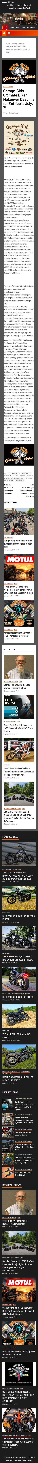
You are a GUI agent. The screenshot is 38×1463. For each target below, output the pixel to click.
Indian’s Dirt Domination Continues (8, 489)
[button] (9, 33)
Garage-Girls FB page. (12, 273)
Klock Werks (14, 476)
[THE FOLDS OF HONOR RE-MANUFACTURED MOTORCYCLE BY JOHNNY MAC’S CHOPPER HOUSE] (19, 854)
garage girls (16, 473)
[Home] (4, 33)
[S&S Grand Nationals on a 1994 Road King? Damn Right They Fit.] (8, 1159)
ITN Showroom (6, 869)
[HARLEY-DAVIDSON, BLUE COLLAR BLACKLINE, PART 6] (19, 1056)
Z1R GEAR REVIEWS (7, 1073)
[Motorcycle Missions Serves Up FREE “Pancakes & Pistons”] (19, 613)
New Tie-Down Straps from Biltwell (23, 1173)
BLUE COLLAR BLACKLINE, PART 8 (17, 997)
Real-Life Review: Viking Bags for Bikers (24, 1133)
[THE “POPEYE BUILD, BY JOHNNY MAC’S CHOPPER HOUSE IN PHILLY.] (19, 938)
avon (9, 473)
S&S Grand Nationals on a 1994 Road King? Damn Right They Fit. (24, 1160)
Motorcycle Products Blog (12, 721)
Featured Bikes (16, 869)
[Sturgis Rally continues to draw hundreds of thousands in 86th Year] (19, 521)
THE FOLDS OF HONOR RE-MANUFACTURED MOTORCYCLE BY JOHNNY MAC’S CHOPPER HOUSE (17, 875)
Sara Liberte (28, 478)
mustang (16, 478)
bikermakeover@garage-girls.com (16, 221)
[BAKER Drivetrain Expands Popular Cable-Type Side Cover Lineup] (8, 1119)
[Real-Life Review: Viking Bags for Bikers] (8, 1132)
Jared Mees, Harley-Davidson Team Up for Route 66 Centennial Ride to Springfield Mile (19, 771)
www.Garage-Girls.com (12, 292)
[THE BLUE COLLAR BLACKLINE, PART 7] (19, 1016)
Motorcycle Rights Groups (10, 1388)
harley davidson (26, 473)
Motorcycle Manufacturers (12, 808)
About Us (10, 5)
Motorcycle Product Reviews (21, 993)
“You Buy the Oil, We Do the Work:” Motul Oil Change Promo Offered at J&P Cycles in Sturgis (18, 589)
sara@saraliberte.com (12, 301)
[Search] (34, 33)
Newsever (18, 1460)
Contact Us (18, 5)
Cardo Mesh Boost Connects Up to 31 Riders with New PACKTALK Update (18, 728)
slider (6, 480)
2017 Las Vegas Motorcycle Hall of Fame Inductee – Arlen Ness (27, 491)
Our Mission (28, 5)
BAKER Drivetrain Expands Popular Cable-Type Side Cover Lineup (24, 1120)
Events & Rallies (8, 86)
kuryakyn (22, 476)
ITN (6, 113)
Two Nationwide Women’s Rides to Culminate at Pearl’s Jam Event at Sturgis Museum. (18, 1441)
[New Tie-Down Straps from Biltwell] (8, 1172)
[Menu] (9, 33)
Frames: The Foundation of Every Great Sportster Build (24, 1147)
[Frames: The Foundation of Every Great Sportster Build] (8, 1146)
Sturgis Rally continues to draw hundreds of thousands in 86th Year (18, 543)
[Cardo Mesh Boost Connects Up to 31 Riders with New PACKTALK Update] (19, 707)
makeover (30, 476)
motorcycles (8, 478)
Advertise (12, 8)
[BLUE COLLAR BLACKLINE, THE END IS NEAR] (19, 898)
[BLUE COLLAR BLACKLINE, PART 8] (19, 979)
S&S (21, 478)
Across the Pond (24, 8)
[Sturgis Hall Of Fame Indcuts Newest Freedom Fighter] (19, 667)
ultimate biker (20, 480)
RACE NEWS (7, 765)
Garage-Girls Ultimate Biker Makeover (17, 191)
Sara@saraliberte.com (23, 441)
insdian (6, 476)
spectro (11, 480)
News (15, 583)
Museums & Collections (11, 681)
